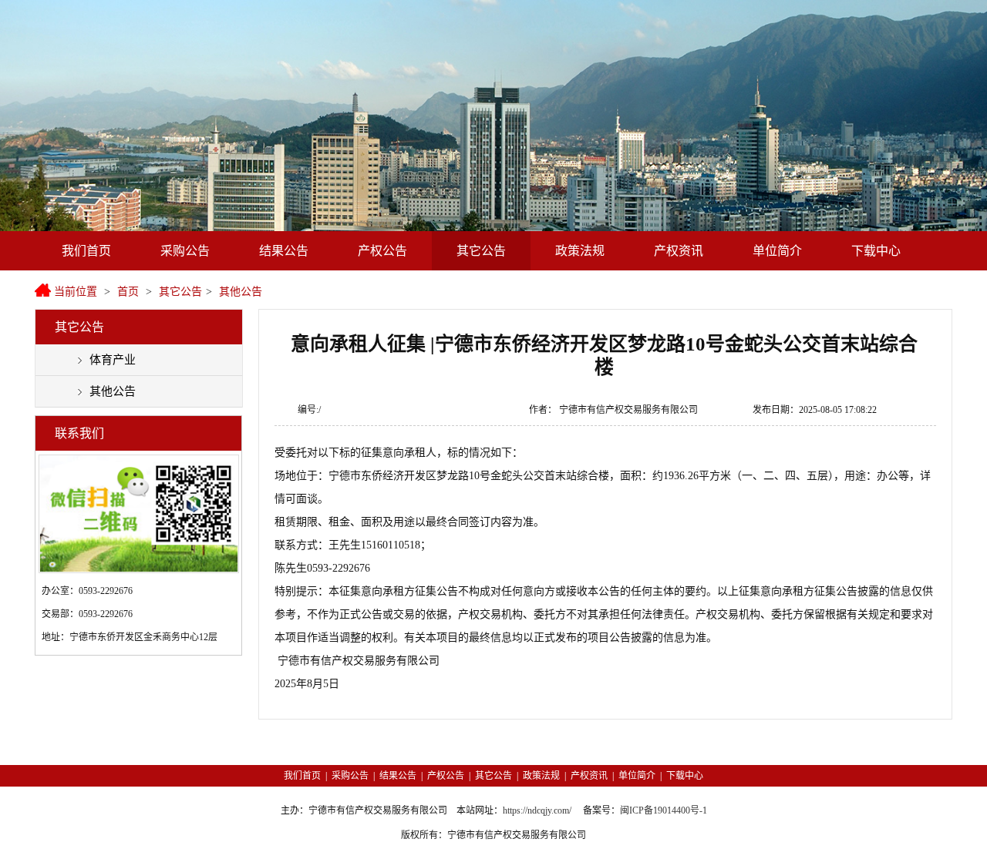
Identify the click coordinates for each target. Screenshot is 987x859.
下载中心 (876, 250)
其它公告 (481, 250)
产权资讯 (678, 250)
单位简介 (777, 250)
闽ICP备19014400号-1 (663, 810)
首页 (128, 291)
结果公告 (283, 250)
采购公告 (185, 250)
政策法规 (580, 250)
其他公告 (240, 291)
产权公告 (382, 250)
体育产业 (112, 360)
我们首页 (86, 250)
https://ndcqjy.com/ (537, 810)
